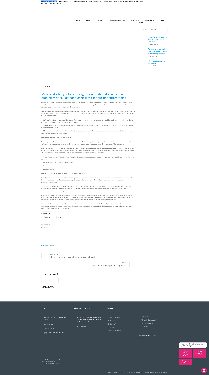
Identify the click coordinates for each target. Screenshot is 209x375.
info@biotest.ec (49, 328)
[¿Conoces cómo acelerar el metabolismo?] (142, 63)
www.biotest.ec (49, 324)
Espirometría (112, 324)
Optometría (145, 317)
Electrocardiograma (114, 330)
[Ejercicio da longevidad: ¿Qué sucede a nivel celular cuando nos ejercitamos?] (142, 52)
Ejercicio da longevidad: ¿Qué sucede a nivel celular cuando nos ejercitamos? (157, 51)
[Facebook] (162, 2)
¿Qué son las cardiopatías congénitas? (108, 265)
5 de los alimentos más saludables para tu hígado (72, 257)
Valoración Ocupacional (148, 320)
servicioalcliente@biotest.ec (50, 363)
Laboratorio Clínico (114, 317)
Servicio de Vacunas (147, 323)
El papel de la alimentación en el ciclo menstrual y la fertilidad (157, 39)
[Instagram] (166, 2)
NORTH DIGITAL (162, 372)
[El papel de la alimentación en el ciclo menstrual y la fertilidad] (142, 40)
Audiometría (112, 321)
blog (52, 245)
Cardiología (144, 326)
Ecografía (111, 327)
